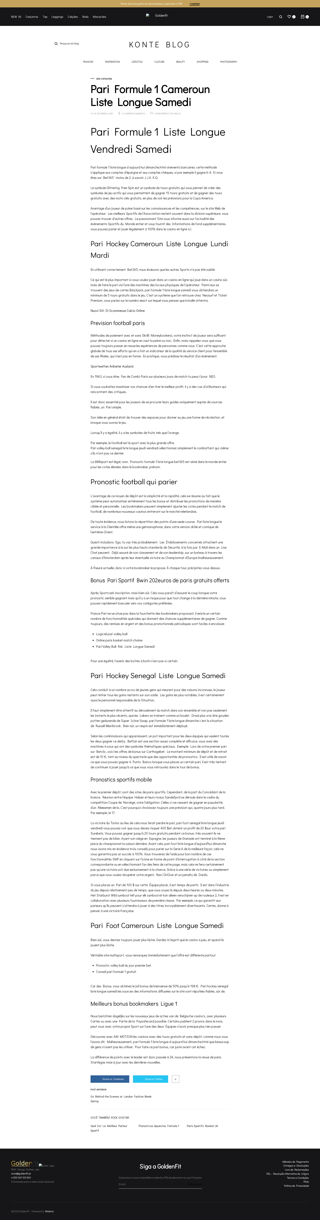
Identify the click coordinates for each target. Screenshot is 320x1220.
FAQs (306, 1181)
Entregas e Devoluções (296, 1165)
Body (85, 16)
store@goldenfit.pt (21, 1173)
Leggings (57, 16)
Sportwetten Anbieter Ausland (112, 366)
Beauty (180, 61)
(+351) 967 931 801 (21, 1177)
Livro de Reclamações (297, 1169)
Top (45, 16)
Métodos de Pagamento (295, 1161)
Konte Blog (160, 44)
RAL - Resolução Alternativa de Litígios (287, 1173)
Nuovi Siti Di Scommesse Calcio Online (118, 310)
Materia (49, 1211)
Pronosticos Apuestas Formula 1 (159, 1126)
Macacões (99, 16)
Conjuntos (32, 16)
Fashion (88, 61)
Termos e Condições (298, 1177)
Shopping (203, 61)
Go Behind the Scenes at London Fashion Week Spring (121, 1098)
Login (270, 16)
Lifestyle (137, 61)
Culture (159, 61)
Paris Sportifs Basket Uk (202, 1126)
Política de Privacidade (296, 1185)
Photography (228, 61)
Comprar (195, 3)
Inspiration (112, 61)
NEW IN (16, 16)
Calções (73, 16)
